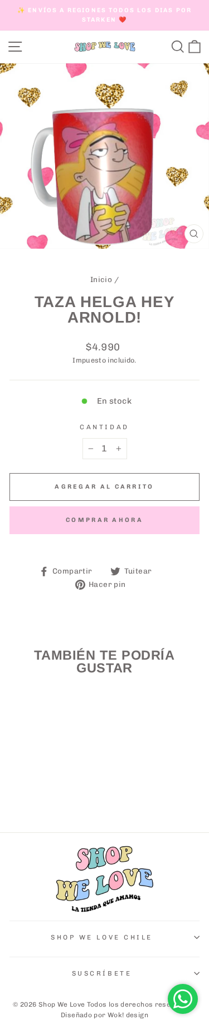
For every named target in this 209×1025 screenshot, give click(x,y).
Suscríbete (102, 973)
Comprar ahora (104, 520)
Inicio (101, 279)
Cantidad (104, 427)
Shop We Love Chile (102, 937)
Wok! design (128, 1015)
